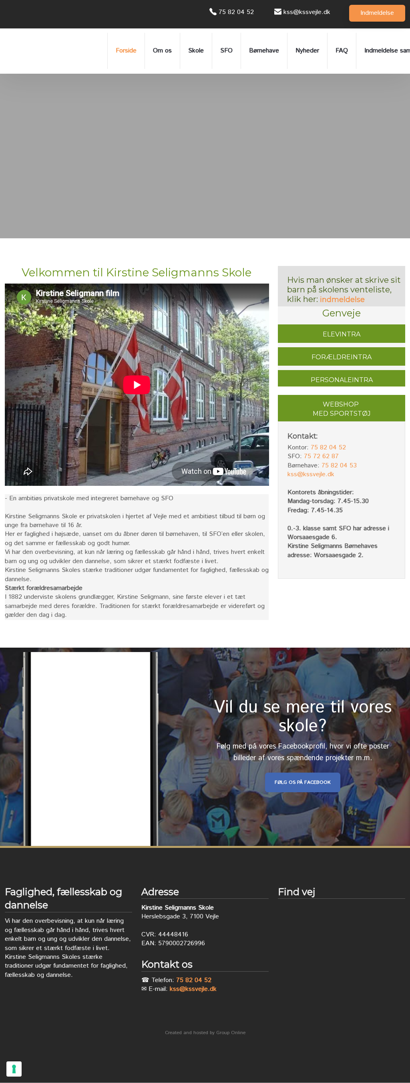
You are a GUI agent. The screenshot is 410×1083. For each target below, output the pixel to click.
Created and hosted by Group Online (205, 1032)
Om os (162, 50)
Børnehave (264, 50)
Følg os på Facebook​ (303, 782)
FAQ (342, 50)
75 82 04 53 (339, 465)
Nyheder (307, 50)
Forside (126, 50)
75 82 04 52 (328, 447)
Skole (196, 50)
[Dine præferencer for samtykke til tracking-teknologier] (14, 1069)
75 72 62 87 (321, 456)
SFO (226, 50)
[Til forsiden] (53, 51)
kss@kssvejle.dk (310, 474)
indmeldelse (342, 299)
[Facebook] (12, 14)
